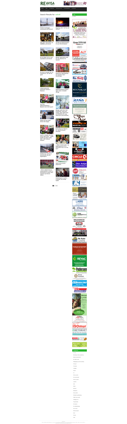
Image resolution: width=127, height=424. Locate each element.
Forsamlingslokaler (67, 8)
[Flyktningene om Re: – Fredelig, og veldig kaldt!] (62, 176)
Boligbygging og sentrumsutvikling (78, 361)
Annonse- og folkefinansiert (45, 10)
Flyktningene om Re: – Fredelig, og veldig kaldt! (62, 179)
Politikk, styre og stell (76, 397)
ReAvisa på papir (76, 410)
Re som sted (75, 408)
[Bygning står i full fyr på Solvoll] (62, 26)
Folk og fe (74, 363)
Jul (73, 372)
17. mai (74, 352)
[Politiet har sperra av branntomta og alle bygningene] (47, 152)
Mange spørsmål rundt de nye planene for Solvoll (62, 58)
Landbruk (74, 381)
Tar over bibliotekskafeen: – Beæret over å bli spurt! (46, 105)
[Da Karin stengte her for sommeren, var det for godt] (47, 70)
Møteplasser (75, 390)
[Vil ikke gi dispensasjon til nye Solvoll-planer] (62, 41)
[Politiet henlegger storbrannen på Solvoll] (47, 26)
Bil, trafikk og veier (76, 359)
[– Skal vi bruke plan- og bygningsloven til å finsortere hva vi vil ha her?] (62, 143)
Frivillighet (74, 368)
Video (46, 8)
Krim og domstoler (76, 377)
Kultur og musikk (76, 379)
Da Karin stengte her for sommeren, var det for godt (46, 73)
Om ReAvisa (74, 8)
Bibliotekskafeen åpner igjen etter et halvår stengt (62, 91)
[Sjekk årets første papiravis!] (62, 161)
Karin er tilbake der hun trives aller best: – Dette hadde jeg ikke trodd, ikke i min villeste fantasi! (46, 138)
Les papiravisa (51, 8)
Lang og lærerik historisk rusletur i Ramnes (45, 89)
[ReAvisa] (47, 5)
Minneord (74, 388)
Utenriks (74, 415)
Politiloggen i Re (75, 399)
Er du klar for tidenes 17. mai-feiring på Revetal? (61, 130)
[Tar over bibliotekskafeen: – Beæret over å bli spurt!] (47, 102)
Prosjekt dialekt (75, 401)
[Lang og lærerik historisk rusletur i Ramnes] (47, 86)
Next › (56, 185)
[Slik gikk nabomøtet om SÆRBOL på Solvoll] (47, 41)
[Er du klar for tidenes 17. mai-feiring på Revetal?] (62, 127)
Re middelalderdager (76, 406)
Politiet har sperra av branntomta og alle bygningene (46, 155)
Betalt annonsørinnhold (77, 357)
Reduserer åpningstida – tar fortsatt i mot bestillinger (62, 75)
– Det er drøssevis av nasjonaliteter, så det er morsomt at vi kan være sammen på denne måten (46, 172)
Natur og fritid (75, 392)
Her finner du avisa (59, 8)
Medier (74, 386)
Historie (74, 370)
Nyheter (42, 8)
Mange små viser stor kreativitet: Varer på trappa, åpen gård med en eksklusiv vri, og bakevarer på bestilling (62, 113)
